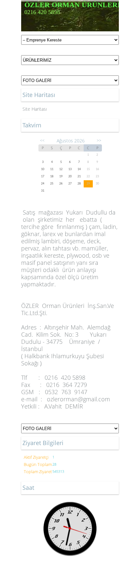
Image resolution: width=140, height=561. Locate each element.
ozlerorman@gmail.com (78, 399)
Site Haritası (34, 109)
